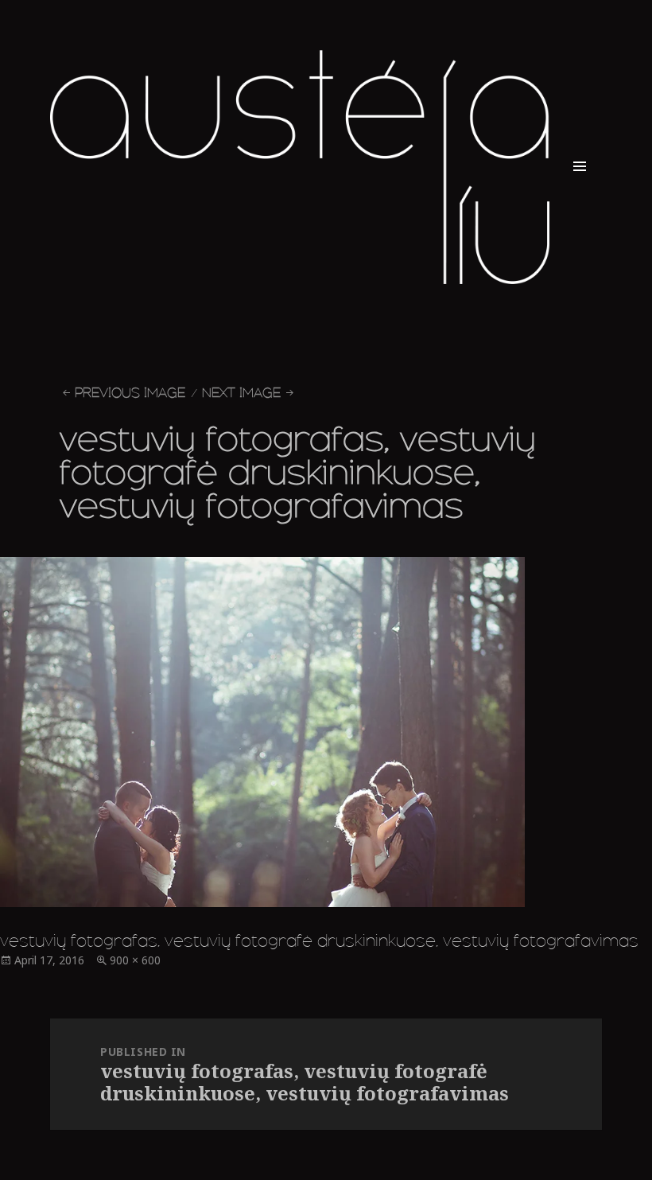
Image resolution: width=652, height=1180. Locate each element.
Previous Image (130, 392)
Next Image (241, 392)
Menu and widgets (579, 188)
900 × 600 (135, 960)
